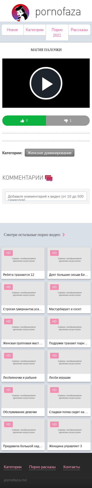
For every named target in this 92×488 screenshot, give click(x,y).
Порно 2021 (57, 32)
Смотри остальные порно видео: (33, 234)
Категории (34, 29)
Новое (12, 29)
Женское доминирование (50, 153)
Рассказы (79, 29)
